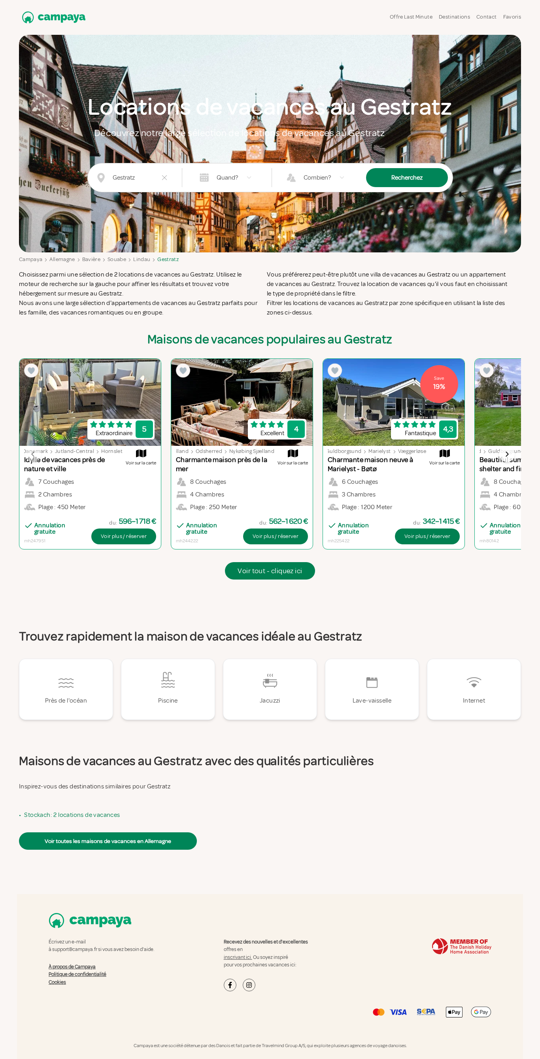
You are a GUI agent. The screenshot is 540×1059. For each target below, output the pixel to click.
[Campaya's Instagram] (249, 985)
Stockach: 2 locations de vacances (72, 815)
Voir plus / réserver (124, 536)
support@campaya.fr (74, 949)
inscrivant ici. (238, 957)
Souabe (117, 259)
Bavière (91, 259)
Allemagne (62, 259)
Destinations (454, 16)
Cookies (57, 982)
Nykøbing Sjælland (251, 451)
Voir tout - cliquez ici (270, 570)
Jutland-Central (74, 451)
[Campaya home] (52, 17)
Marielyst (379, 451)
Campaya (30, 259)
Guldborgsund (343, 451)
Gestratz (168, 259)
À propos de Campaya (72, 967)
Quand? (227, 178)
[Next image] (507, 454)
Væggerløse (412, 451)
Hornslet (112, 451)
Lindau (141, 259)
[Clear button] (164, 177)
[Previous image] (33, 454)
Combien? (317, 178)
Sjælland (178, 451)
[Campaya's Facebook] (230, 985)
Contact (486, 16)
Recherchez (407, 178)
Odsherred (209, 451)
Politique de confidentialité (77, 974)
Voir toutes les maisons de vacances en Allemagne (108, 841)
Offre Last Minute (411, 16)
